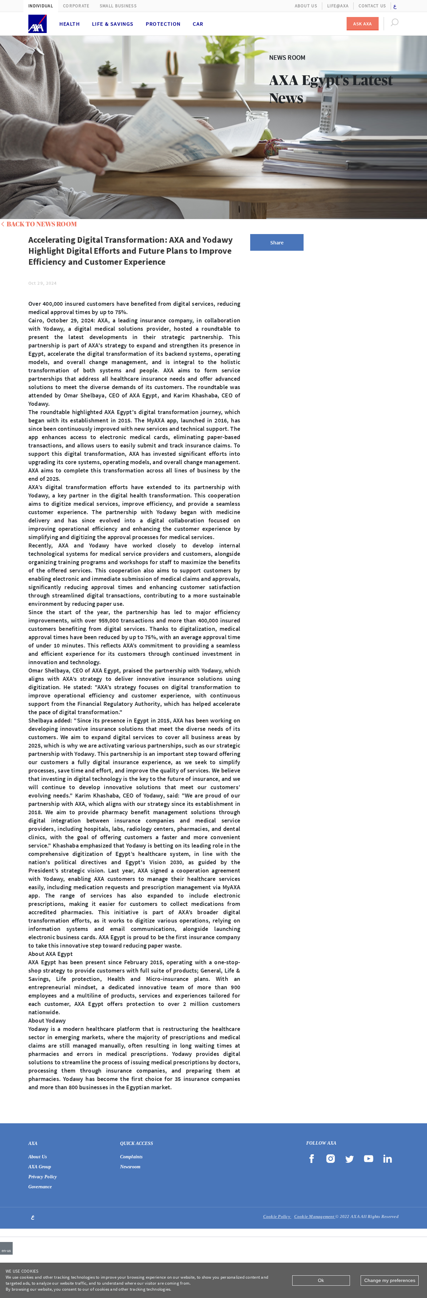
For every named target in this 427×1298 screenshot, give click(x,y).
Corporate (76, 6)
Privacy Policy (42, 1176)
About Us (306, 6)
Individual (40, 6)
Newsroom (130, 1166)
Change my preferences (389, 1280)
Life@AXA (338, 6)
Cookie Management (315, 1216)
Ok (321, 1280)
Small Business (118, 6)
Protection (163, 23)
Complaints (131, 1156)
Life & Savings (113, 23)
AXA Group (39, 1166)
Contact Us (372, 6)
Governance (40, 1186)
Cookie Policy (277, 1216)
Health (69, 23)
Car (198, 23)
